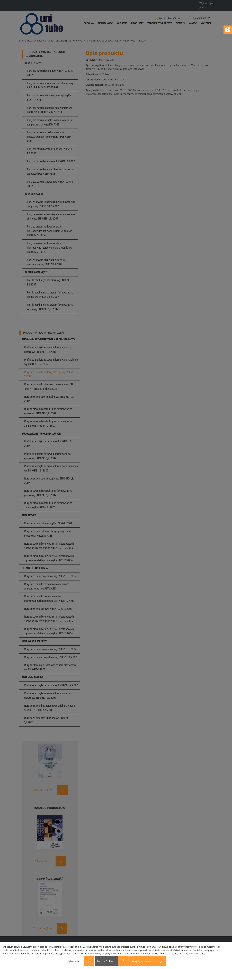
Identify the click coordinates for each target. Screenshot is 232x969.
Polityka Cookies (105, 961)
